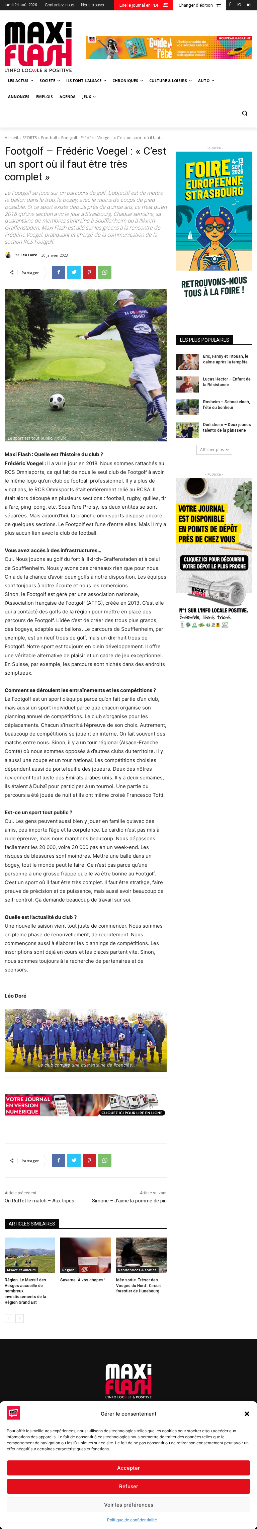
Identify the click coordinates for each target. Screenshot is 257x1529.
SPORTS (29, 138)
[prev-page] (9, 1318)
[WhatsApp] (104, 272)
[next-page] (19, 1318)
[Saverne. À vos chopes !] (85, 1255)
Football (49, 138)
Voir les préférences (128, 1505)
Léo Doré (28, 254)
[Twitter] (74, 272)
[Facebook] (230, 5)
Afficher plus (212, 449)
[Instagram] (239, 5)
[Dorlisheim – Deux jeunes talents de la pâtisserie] (187, 430)
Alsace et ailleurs (21, 1270)
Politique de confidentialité (132, 1519)
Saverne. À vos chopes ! (82, 1280)
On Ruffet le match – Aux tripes (39, 1201)
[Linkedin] (248, 5)
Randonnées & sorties (137, 1270)
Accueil (11, 138)
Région (68, 1270)
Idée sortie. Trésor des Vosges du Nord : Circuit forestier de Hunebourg (138, 1286)
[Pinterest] (89, 272)
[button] (247, 1414)
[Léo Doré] (9, 255)
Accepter (128, 1468)
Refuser (128, 1486)
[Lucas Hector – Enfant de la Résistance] (187, 384)
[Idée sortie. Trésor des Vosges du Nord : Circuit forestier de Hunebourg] (141, 1255)
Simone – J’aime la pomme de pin (129, 1201)
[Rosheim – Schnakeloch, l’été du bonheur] (187, 407)
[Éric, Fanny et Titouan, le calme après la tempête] (187, 362)
